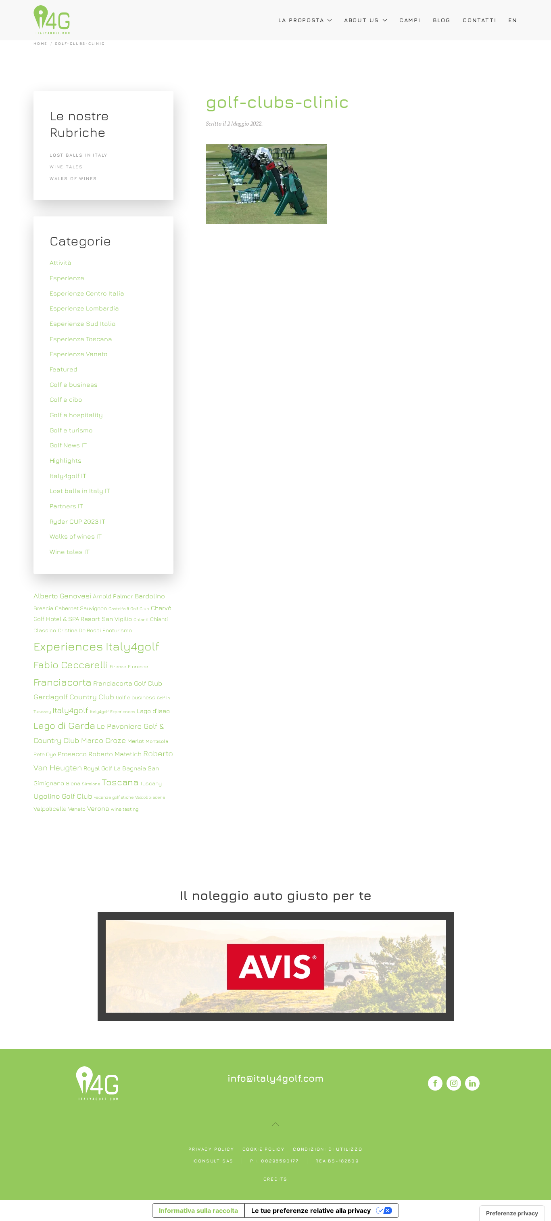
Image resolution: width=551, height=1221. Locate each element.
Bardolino (150, 596)
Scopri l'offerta (275, 966)
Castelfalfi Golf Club (129, 608)
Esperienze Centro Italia (87, 293)
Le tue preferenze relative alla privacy (311, 1210)
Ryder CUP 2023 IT (77, 521)
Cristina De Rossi (79, 630)
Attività (60, 262)
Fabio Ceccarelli (70, 664)
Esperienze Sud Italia (83, 323)
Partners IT (66, 506)
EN (513, 20)
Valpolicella (50, 808)
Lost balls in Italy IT (80, 490)
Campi (410, 20)
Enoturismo (117, 630)
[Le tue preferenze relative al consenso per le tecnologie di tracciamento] (512, 1213)
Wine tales (66, 166)
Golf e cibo (66, 399)
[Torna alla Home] (51, 20)
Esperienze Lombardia (84, 308)
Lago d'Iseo (153, 710)
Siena (73, 783)
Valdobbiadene (150, 797)
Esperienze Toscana (81, 338)
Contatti (479, 20)
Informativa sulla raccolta (198, 1210)
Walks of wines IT (76, 536)
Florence (138, 666)
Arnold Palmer (113, 596)
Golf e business (74, 384)
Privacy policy (211, 1149)
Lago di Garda (64, 725)
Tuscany (151, 783)
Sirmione (91, 783)
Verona (98, 808)
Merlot (135, 741)
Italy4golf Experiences (112, 711)
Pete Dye (44, 754)
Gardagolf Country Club (73, 696)
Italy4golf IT (68, 475)
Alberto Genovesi (62, 596)
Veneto (77, 809)
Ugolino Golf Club (62, 796)
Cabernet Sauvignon (81, 608)
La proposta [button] (301, 20)
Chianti (141, 619)
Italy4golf (70, 710)
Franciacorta (62, 682)
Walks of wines (73, 178)
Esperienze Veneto (79, 353)
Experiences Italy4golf (96, 646)
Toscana (120, 781)
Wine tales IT (70, 551)
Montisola (157, 741)
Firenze (118, 666)
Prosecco (72, 754)
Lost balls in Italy (79, 154)
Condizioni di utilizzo (328, 1149)
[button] (275, 1124)
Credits (275, 1178)
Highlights (65, 460)
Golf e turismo (71, 430)
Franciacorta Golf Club (127, 683)
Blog (442, 20)
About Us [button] (361, 20)
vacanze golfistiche (114, 797)
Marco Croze (103, 740)
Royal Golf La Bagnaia (114, 768)
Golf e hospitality (76, 414)
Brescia (43, 608)
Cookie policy (263, 1149)
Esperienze (67, 277)
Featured (63, 369)
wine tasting (124, 809)
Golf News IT (68, 445)
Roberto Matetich (115, 754)
